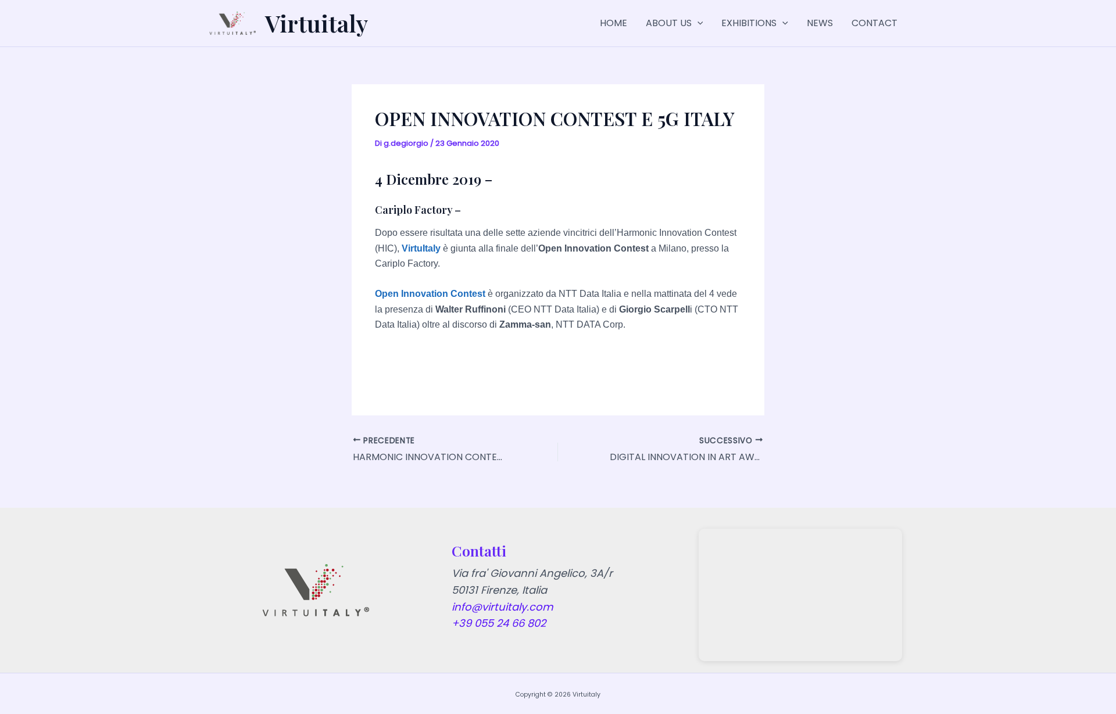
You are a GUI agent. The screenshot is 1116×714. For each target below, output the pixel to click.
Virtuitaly (316, 23)
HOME (613, 23)
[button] (697, 23)
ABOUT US (669, 23)
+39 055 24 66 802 (499, 623)
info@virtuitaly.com (502, 607)
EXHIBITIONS (749, 23)
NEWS (820, 23)
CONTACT (874, 23)
